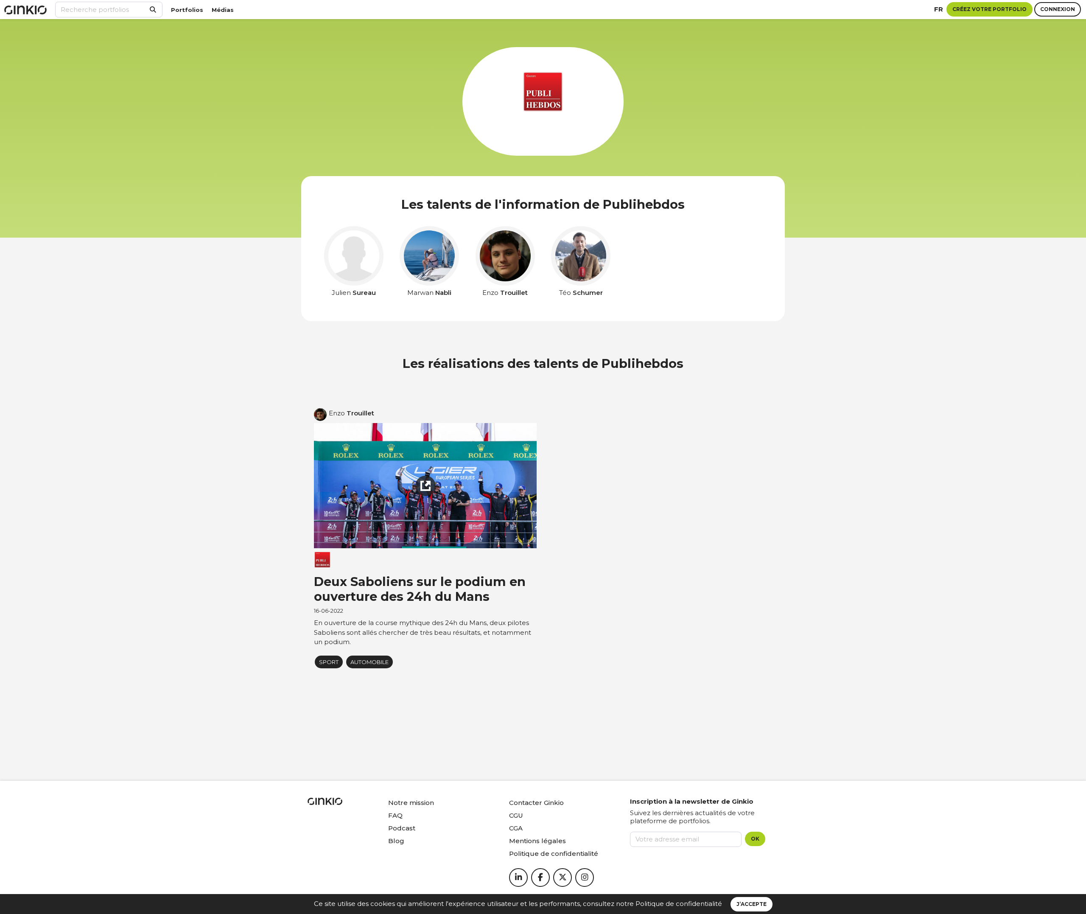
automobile (369, 662)
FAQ (395, 815)
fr (938, 9)
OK (755, 838)
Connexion (1057, 9)
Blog (396, 841)
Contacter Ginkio (536, 803)
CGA (516, 828)
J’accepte (751, 904)
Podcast (401, 828)
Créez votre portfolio (989, 9)
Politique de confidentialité (678, 904)
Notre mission (411, 803)
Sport (329, 662)
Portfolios (187, 9)
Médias (223, 9)
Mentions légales (537, 841)
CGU (516, 815)
